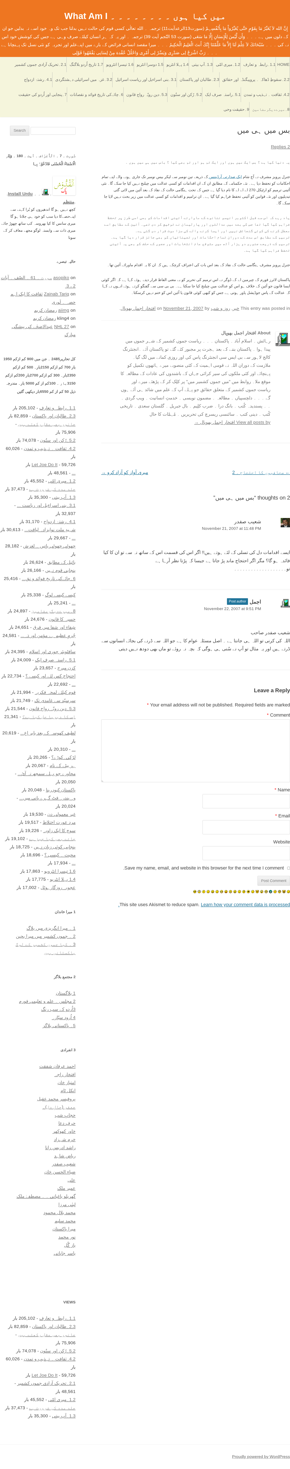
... (74, 472)
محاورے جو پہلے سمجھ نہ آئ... (47, 773)
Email (282, 815)
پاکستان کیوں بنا (61, 789)
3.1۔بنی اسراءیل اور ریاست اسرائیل (146, 79)
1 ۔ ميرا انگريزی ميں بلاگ (51, 928)
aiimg (63, 310)
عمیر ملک (66, 1188)
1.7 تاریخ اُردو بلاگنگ (86, 64)
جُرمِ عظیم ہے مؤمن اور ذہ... (48, 635)
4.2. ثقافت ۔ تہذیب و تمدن (267, 94)
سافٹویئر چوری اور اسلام (52, 651)
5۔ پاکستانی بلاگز (59, 1025)
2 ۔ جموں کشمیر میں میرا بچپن (46, 936)
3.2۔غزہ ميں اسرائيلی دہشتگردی (83, 79)
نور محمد (67, 1236)
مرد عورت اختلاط (59, 822)
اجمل (255, 602)
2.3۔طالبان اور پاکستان (199, 79)
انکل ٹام (68, 1090)
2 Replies (280, 146)
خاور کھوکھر (64, 1131)
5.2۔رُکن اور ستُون (186, 94)
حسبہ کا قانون (62, 619)
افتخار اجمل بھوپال (138, 308)
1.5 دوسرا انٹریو (150, 64)
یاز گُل (70, 1245)
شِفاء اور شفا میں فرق (54, 627)
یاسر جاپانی (65, 1253)
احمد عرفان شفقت (57, 1066)
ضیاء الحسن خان (60, 1171)
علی (72, 1180)
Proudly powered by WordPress (261, 1456)
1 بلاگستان (66, 993)
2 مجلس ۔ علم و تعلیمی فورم (47, 1001)
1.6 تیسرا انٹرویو (120, 64)
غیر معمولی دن (61, 814)
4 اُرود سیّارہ (64, 1017)
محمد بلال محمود (60, 1212)
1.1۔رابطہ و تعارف (259, 64)
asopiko (61, 277)
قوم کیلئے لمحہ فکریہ (55, 692)
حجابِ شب (65, 1115)
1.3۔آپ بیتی (202, 64)
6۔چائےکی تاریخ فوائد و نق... (49, 578)
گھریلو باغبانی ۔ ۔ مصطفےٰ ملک (46, 1196)
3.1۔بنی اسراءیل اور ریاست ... (46, 505)
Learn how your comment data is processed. (204, 904)
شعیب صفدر (247, 521)
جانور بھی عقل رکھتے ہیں (47, 423)
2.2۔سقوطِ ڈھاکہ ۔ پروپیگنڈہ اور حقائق (256, 79)
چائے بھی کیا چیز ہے (52, 838)
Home (283, 64)
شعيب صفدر (64, 1163)
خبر (236, 308)
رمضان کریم (45, 310)
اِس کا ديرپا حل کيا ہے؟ (49, 716)
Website (281, 842)
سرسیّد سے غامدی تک (55, 700)
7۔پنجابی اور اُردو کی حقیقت (42, 94)
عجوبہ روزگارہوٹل (58, 887)
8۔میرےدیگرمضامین (271, 109)
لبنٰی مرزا (67, 1204)
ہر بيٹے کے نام (63, 765)
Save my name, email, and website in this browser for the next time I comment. (203, 868)
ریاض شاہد (65, 1155)
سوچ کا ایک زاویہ (59, 830)
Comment (278, 715)
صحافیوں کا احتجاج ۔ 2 (261, 472)
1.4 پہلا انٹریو (177, 64)
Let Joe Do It (45, 464)
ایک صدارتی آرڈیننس (225, 177)
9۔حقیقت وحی (236, 109)
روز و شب (220, 308)
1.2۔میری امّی (228, 64)
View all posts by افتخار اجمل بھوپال (232, 422)
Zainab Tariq (56, 293)
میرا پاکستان (64, 1228)
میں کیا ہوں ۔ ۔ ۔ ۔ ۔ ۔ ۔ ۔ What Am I (145, 16)
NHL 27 (61, 326)
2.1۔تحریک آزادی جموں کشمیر (40, 64)
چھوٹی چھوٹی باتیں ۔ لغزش (49, 545)
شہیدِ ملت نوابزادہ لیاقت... (50, 529)
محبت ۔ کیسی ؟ (60, 854)
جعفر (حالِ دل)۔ (59, 1106)
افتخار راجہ (65, 1074)
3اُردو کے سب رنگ (58, 1009)
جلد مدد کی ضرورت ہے (52, 488)
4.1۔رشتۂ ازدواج (38, 79)
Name (282, 789)
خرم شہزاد (65, 1139)
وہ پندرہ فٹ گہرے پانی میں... (47, 797)
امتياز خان (67, 1082)
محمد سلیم (65, 1220)
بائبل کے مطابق (61, 562)
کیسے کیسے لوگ (60, 594)
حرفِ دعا (67, 1123)
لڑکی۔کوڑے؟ (63, 757)
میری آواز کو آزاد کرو (124, 472)
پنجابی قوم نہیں (60, 570)
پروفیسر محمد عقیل (56, 1098)
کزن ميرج (66, 667)
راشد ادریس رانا (60, 1147)
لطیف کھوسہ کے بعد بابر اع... (48, 732)
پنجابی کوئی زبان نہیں (55, 846)
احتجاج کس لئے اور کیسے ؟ (50, 675)
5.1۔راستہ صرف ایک (223, 94)
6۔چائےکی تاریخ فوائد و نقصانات (96, 94)
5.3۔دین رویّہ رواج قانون (146, 94)
